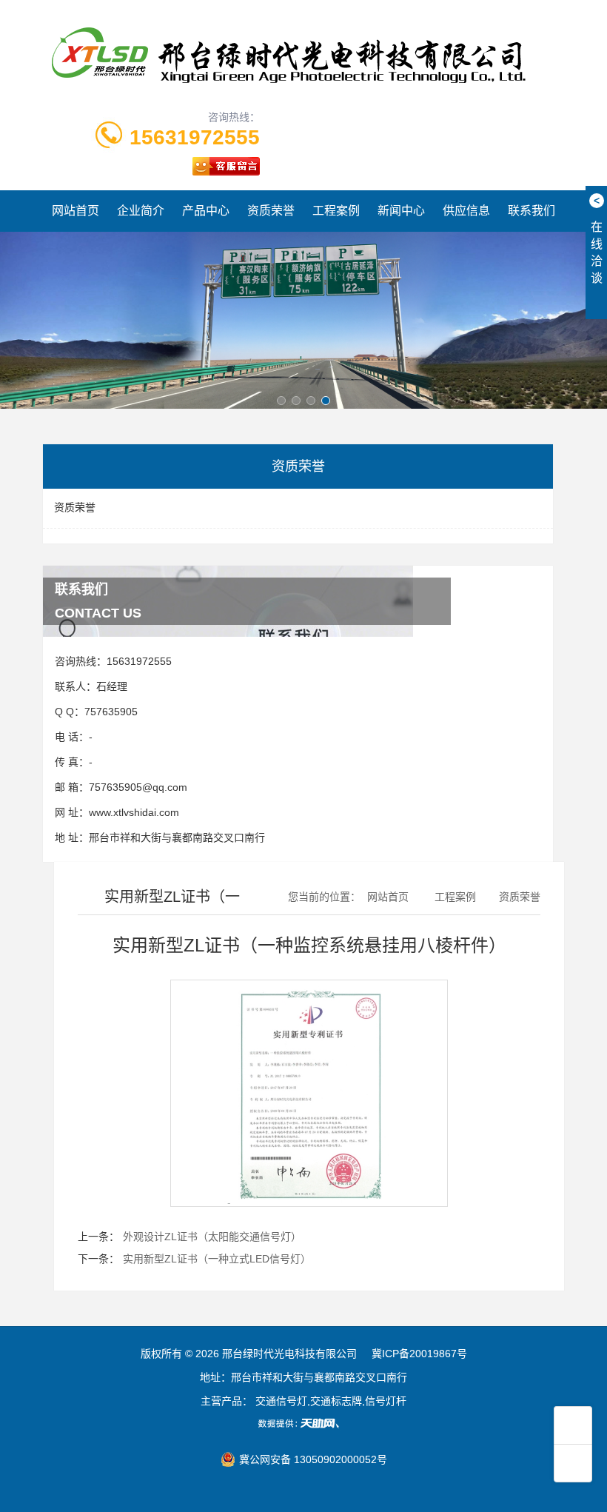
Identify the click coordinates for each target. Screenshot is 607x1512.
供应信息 (466, 210)
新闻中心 (401, 210)
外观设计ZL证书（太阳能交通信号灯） (212, 1236)
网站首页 (75, 210)
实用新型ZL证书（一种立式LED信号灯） (217, 1259)
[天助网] (303, 1423)
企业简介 (140, 210)
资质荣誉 (271, 210)
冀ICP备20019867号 (419, 1353)
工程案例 (336, 210)
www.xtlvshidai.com (134, 812)
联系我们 (531, 210)
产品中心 (205, 210)
